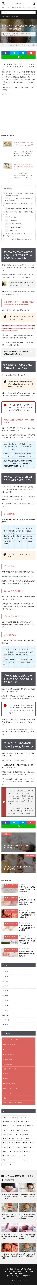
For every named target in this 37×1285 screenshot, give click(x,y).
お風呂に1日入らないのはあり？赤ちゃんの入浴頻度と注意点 (27, 902)
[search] (34, 12)
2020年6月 (5, 981)
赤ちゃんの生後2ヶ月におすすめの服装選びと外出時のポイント (27, 953)
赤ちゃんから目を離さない (14, 223)
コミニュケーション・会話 (14, 7)
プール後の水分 (11, 230)
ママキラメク (23, 1280)
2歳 (5, 1134)
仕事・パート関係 (9, 1054)
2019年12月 (5, 1010)
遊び (5, 1098)
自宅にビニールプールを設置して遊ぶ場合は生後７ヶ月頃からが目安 (19, 199)
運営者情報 (26, 1276)
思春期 (3, 16)
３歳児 (12, 1138)
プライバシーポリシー (14, 1276)
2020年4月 (5, 991)
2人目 (12, 1130)
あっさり (6, 1160)
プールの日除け (11, 220)
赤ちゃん (16, 35)
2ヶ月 (5, 1130)
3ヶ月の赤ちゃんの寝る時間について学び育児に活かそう (27, 1256)
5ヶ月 (25, 1143)
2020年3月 (5, 995)
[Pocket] (31, 53)
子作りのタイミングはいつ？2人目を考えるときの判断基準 (27, 889)
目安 (12, 35)
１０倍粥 (6, 1121)
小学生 (6, 1073)
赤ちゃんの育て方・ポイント (22, 33)
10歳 (14, 1121)
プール (5, 35)
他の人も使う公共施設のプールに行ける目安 (19, 208)
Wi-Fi (27, 1151)
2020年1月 (5, 1005)
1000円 (6, 1117)
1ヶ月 (29, 1121)
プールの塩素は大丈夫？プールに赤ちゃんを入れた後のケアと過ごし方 (18, 235)
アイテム (15, 1155)
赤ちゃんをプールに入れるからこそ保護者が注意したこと (18, 213)
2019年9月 (5, 1025)
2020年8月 (5, 971)
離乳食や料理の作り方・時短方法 (13, 1103)
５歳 (5, 1147)
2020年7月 (5, 976)
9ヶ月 (13, 1151)
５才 (32, 1143)
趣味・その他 (7, 1093)
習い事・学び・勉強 (9, 1083)
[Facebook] (5, 53)
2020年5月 (5, 986)
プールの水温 (11, 217)
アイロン (24, 1155)
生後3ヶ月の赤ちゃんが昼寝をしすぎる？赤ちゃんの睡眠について (27, 1236)
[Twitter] (14, 53)
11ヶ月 (21, 1121)
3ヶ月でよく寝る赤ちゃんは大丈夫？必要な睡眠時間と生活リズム (27, 1216)
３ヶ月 (19, 1134)
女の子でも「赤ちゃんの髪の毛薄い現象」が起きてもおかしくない (27, 941)
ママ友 (6, 1049)
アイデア (6, 1155)
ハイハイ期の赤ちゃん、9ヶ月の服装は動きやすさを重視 (27, 928)
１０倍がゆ (23, 1117)
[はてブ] (23, 53)
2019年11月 (5, 1015)
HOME (5, 45)
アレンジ (24, 1160)
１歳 (13, 1125)
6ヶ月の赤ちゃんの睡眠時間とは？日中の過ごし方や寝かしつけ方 (9, 1196)
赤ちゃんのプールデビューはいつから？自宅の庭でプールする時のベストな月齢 (18, 194)
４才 (5, 1143)
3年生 (26, 1134)
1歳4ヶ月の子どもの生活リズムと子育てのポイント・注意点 (9, 1216)
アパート (15, 1160)
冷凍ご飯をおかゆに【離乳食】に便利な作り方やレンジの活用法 (23, 145)
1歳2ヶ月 (30, 1125)
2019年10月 (5, 1020)
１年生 (6, 1125)
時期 (9, 35)
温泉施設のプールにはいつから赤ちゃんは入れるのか (18, 204)
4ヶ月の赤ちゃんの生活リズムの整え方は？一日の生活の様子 (27, 915)
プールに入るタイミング (14, 227)
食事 (12, 16)
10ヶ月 (14, 1117)
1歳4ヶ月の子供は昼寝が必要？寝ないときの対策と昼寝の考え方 (23, 166)
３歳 (5, 1138)
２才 (27, 1130)
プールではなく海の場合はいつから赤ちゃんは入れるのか (18, 240)
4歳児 (18, 1143)
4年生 (27, 1138)
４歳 (12, 1143)
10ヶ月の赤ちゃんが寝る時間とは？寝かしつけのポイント (27, 1196)
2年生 (20, 1130)
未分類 (6, 1078)
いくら (6, 1164)
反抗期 (8, 16)
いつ (13, 1164)
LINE (20, 1151)
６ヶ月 (12, 1147)
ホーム (3, 7)
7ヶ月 (25, 1147)
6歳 (19, 1147)
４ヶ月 (20, 1138)
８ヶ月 (6, 1151)
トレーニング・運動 (9, 1044)
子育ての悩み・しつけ (29, 7)
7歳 (32, 1147)
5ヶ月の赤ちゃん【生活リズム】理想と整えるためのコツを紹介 (9, 1236)
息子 (17, 16)
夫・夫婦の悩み (8, 1064)
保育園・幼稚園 (8, 1059)
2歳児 (11, 1134)
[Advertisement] (18, 113)
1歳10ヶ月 (21, 1125)
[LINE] (18, 57)
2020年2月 (5, 1000)
